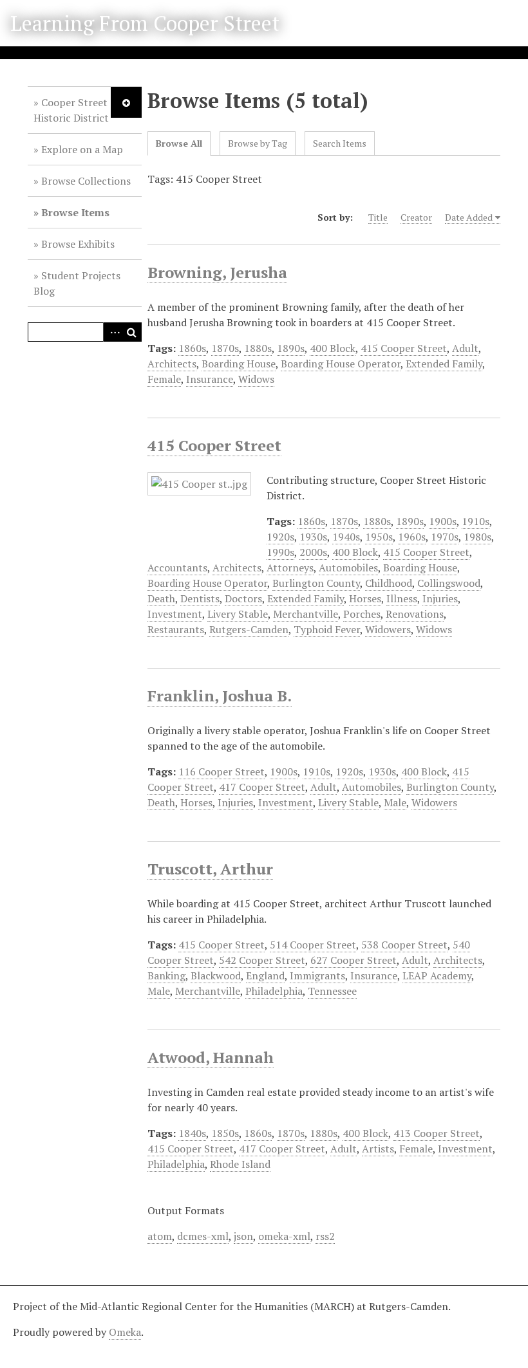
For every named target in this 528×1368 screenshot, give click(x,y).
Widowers (388, 629)
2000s (313, 552)
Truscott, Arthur (210, 868)
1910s (475, 521)
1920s (280, 537)
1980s (477, 537)
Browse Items (75, 212)
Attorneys (290, 567)
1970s (444, 537)
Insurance (209, 379)
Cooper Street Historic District (71, 110)
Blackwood (216, 975)
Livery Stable (237, 614)
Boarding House (239, 363)
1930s (313, 537)
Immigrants (317, 975)
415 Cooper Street (404, 348)
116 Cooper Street (221, 771)
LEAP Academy (436, 975)
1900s (443, 521)
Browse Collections (86, 181)
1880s (258, 348)
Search (132, 332)
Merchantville (305, 614)
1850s (225, 1133)
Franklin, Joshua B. (219, 695)
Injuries (440, 598)
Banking (166, 975)
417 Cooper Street (262, 787)
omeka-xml (284, 1236)
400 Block (332, 348)
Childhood (388, 583)
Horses (365, 598)
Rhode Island (240, 1164)
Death (161, 598)
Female (164, 379)
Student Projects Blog (76, 283)
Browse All (179, 143)
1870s (225, 348)
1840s (192, 1133)
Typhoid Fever (327, 629)
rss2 (325, 1236)
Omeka (125, 1332)
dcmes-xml (203, 1236)
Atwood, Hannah (210, 1057)
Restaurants (175, 629)
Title (378, 217)
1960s (412, 537)
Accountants (177, 567)
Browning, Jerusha (217, 272)
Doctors (243, 598)
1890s (291, 348)
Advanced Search (112, 332)
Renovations (415, 614)
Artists (378, 1149)
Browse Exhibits (78, 244)
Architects (171, 363)
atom (159, 1236)
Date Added (469, 217)
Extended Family (444, 363)
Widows (256, 379)
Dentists (200, 598)
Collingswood (448, 583)
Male (395, 802)
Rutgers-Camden (248, 629)
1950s (379, 537)
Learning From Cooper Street (144, 23)
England (265, 975)
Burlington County (316, 583)
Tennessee (332, 991)
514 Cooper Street (313, 945)
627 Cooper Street (353, 960)
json (243, 1236)
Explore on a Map (82, 149)
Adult (465, 348)
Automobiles (348, 567)
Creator (416, 217)
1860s (192, 348)
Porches (362, 614)
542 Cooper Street (262, 960)
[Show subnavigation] (126, 102)
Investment (174, 614)
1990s (280, 552)
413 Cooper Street (436, 1133)
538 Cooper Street (404, 945)
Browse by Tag (257, 143)
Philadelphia (274, 991)
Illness (401, 598)
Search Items (339, 143)
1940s (346, 537)
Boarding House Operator (341, 363)
